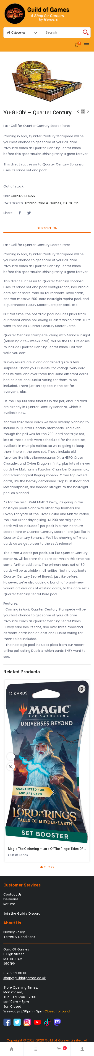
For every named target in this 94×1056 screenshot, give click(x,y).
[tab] (47, 228)
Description (47, 228)
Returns (9, 904)
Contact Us (12, 894)
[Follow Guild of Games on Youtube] (37, 1022)
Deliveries (10, 899)
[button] (20, 213)
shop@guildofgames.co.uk (24, 978)
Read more (11, 757)
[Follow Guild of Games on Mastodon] (57, 1022)
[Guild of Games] (37, 13)
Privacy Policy (14, 932)
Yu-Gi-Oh (70, 203)
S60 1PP (9, 963)
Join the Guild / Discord (21, 913)
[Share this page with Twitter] (29, 213)
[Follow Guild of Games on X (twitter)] (17, 1022)
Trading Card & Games (42, 203)
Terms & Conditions (19, 937)
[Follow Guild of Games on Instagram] (27, 1022)
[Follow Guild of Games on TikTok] (47, 1022)
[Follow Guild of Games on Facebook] (7, 1022)
